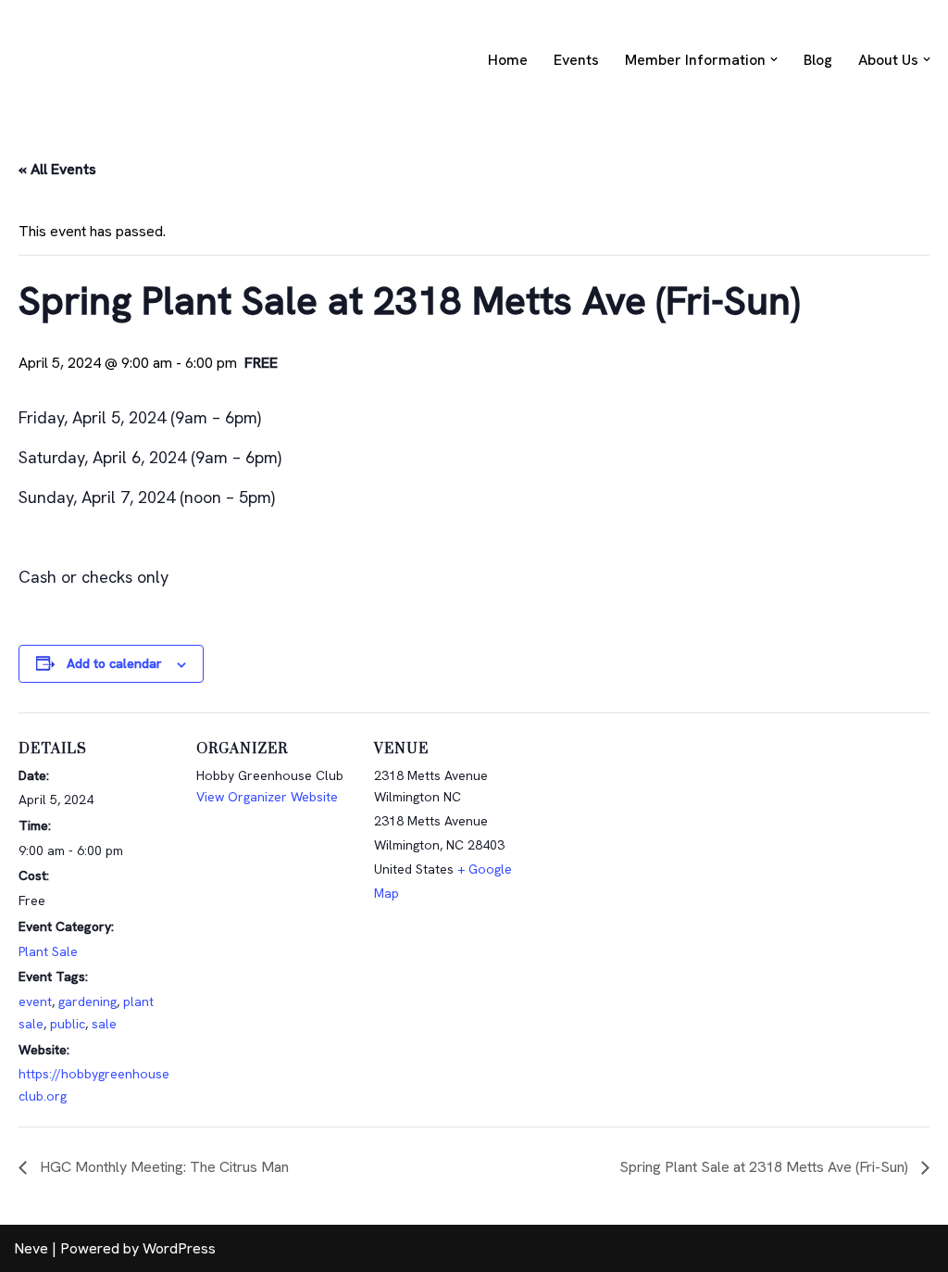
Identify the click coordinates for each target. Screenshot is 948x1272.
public (67, 1023)
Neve (31, 1248)
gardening (87, 1001)
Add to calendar (114, 663)
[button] (774, 59)
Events (576, 59)
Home (508, 59)
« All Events (57, 169)
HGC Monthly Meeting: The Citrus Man (162, 1167)
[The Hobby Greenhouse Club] (69, 60)
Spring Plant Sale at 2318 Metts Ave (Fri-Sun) (765, 1167)
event (35, 1001)
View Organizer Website (267, 796)
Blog (818, 59)
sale (104, 1023)
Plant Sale (48, 951)
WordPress (179, 1248)
